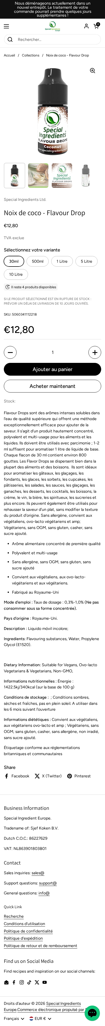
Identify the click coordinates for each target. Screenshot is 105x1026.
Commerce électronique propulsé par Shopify (58, 1009)
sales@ (38, 872)
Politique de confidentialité (28, 931)
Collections (30, 55)
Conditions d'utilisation (24, 923)
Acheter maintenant (52, 386)
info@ (44, 893)
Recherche (14, 916)
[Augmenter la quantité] (94, 352)
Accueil (9, 55)
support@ (48, 883)
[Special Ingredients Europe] (52, 26)
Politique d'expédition (23, 938)
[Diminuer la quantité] (10, 352)
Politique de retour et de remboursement (40, 945)
